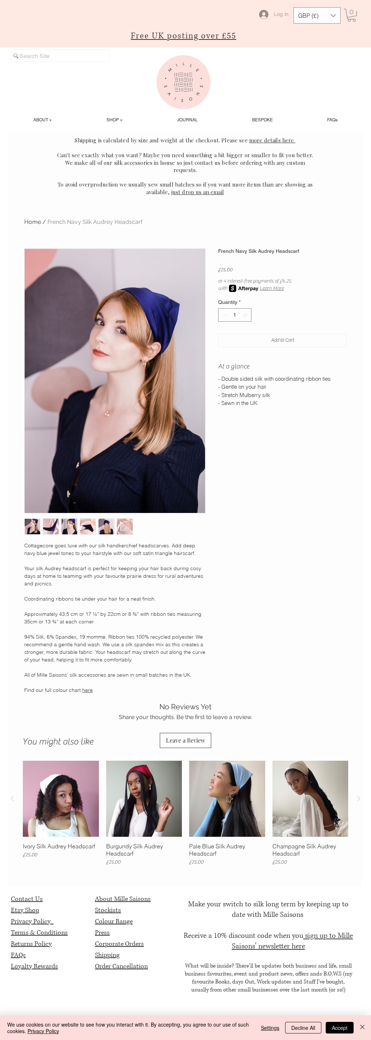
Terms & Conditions (39, 932)
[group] (185, 813)
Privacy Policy (32, 921)
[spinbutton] (234, 315)
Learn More (272, 288)
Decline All (303, 1027)
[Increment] (245, 315)
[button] (317, 15)
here (87, 690)
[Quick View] (61, 799)
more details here (272, 140)
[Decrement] (223, 315)
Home (32, 221)
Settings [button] (270, 1027)
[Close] (362, 1027)
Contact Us (27, 899)
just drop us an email (197, 192)
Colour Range (114, 921)
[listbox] (317, 15)
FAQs (18, 955)
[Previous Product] (12, 798)
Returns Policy (31, 944)
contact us (208, 162)
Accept (339, 1027)
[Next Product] (358, 798)
